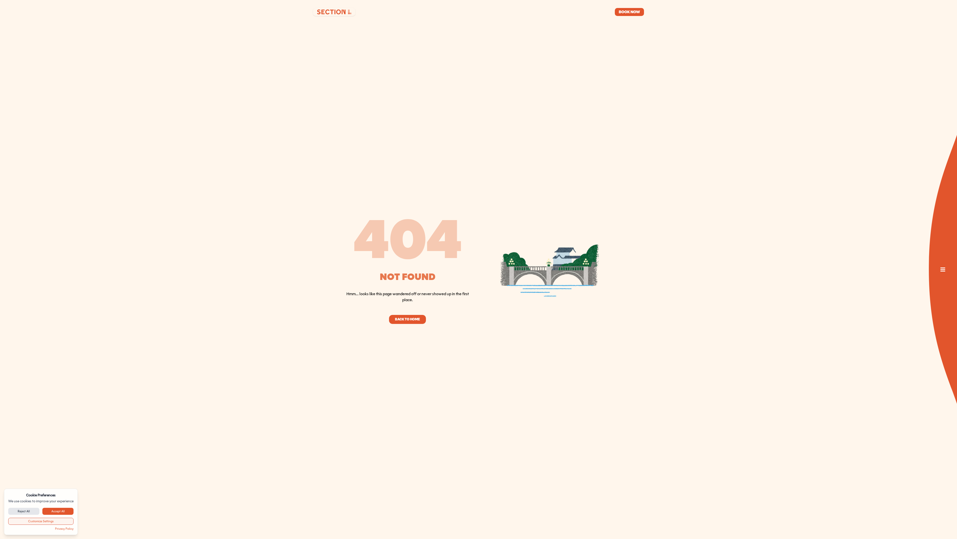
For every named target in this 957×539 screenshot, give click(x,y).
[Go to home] (334, 12)
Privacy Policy (64, 529)
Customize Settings (41, 521)
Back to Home (407, 319)
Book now (629, 11)
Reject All (24, 511)
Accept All (58, 511)
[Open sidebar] (943, 269)
